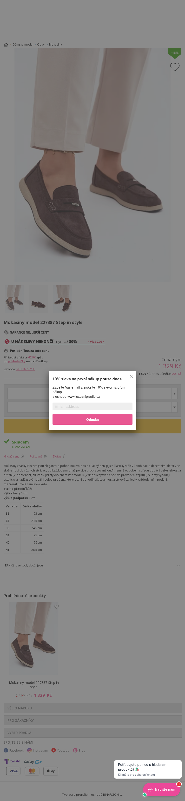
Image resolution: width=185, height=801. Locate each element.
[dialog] (92, 400)
